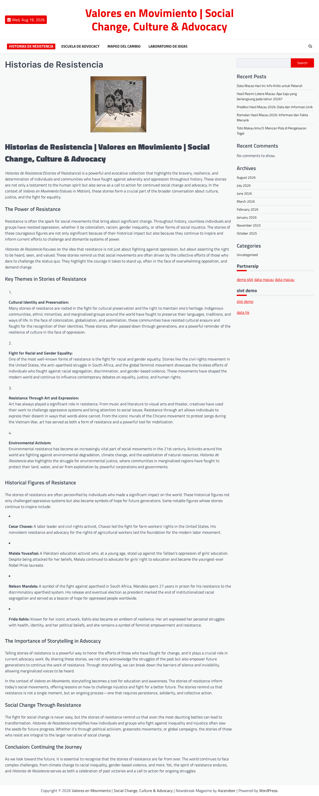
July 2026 (244, 185)
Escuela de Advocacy (80, 46)
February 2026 (247, 209)
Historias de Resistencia (31, 46)
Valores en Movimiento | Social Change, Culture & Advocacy (159, 19)
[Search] (310, 46)
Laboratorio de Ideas (168, 46)
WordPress (268, 791)
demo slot (245, 279)
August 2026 (246, 177)
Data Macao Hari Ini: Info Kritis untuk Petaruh (270, 85)
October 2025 (247, 233)
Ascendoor (227, 791)
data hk (243, 312)
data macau (264, 279)
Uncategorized (247, 254)
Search (302, 63)
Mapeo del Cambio (124, 46)
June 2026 (244, 193)
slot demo (245, 301)
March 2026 (246, 201)
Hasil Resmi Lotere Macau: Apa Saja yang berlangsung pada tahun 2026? (267, 96)
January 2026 (247, 217)
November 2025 (249, 225)
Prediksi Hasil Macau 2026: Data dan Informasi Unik (275, 106)
